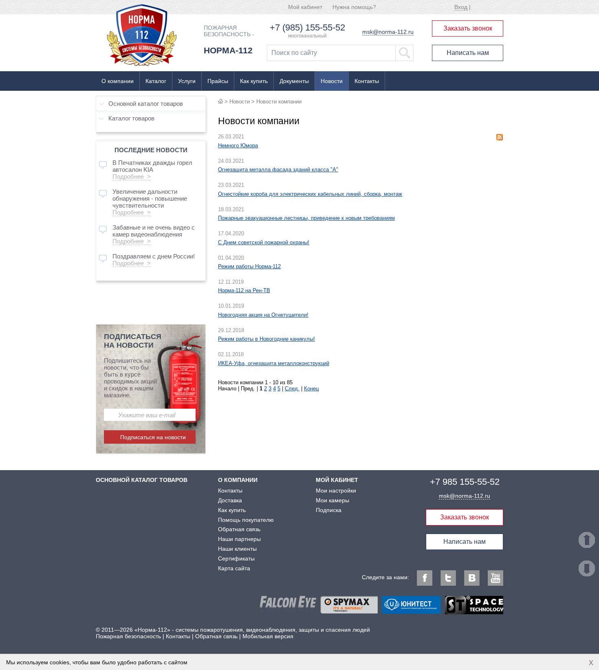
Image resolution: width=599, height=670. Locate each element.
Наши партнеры (239, 539)
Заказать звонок (467, 28)
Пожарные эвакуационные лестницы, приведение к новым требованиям (306, 218)
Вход (460, 7)
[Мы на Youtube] (495, 578)
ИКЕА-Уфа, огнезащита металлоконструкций (273, 363)
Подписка (328, 510)
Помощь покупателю (246, 520)
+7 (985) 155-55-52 (307, 27)
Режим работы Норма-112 (249, 266)
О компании (117, 81)
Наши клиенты (237, 548)
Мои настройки (336, 490)
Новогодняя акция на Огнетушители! (263, 315)
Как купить (254, 81)
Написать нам (468, 52)
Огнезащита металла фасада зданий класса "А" (278, 169)
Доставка (230, 500)
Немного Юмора (238, 145)
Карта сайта (234, 568)
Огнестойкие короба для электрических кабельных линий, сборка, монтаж (310, 194)
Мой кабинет (305, 7)
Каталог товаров (131, 118)
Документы (294, 81)
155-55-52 (465, 482)
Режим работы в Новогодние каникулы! (266, 339)
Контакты (367, 81)
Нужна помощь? (354, 7)
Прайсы (217, 81)
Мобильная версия (267, 636)
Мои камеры (332, 500)
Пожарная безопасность (128, 636)
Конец (311, 388)
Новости (332, 81)
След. (292, 388)
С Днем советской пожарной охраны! (263, 242)
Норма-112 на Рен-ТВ (244, 290)
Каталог (155, 81)
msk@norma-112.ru (388, 31)
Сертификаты (236, 558)
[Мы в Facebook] (424, 578)
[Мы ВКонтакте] (472, 578)
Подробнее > (131, 176)
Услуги (187, 81)
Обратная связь (239, 529)
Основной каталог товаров (145, 103)
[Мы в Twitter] (448, 578)
